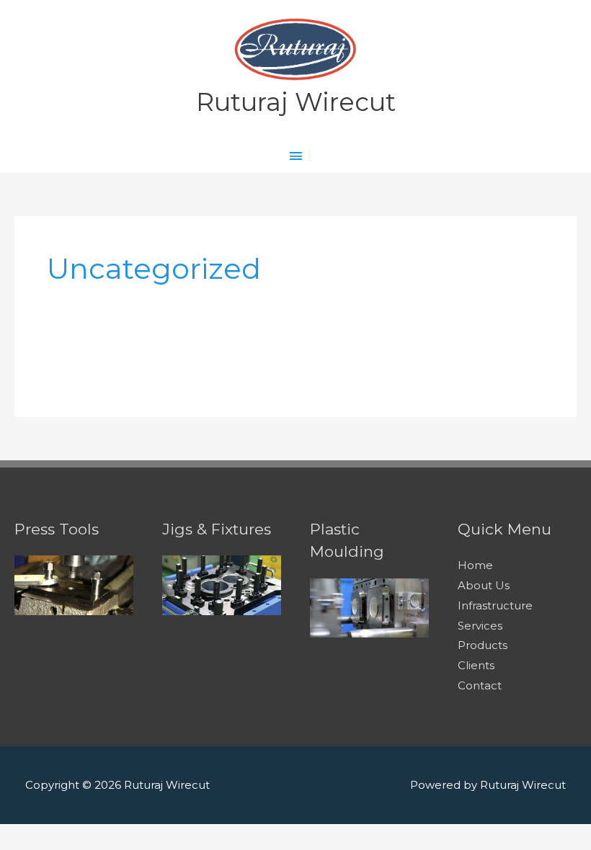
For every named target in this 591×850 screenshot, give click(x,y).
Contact (480, 685)
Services (480, 625)
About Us (484, 585)
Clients (476, 665)
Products (482, 645)
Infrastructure (495, 605)
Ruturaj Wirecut (296, 101)
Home (475, 565)
